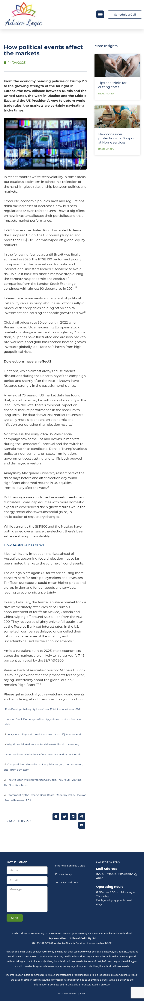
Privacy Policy (63, 873)
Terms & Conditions (67, 882)
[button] (100, 14)
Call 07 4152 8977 (108, 862)
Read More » (106, 93)
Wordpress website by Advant (72, 993)
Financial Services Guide (70, 865)
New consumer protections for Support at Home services (117, 138)
